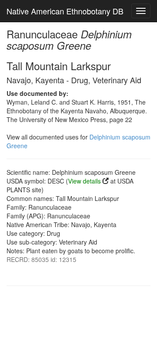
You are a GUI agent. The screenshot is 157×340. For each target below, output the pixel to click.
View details (84, 181)
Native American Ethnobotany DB (65, 11)
